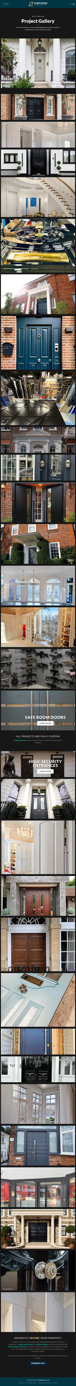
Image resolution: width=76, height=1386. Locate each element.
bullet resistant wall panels (17, 1346)
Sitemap (54, 1383)
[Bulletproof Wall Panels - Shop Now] (47, 679)
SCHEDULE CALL (38, 1363)
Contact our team (20, 740)
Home (33, 16)
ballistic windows (42, 1344)
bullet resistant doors (26, 1344)
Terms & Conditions (44, 1383)
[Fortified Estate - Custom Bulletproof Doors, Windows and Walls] (38, 4)
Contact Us (22, 1383)
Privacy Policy (32, 1383)
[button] (6, 3)
